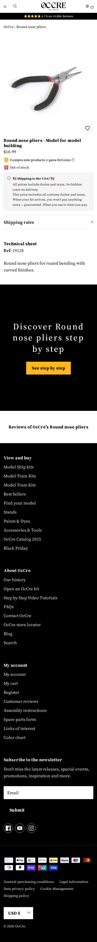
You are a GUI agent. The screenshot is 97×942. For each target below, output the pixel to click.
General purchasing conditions (29, 881)
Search (10, 643)
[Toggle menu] (5, 6)
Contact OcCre (17, 615)
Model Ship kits (19, 467)
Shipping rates (19, 222)
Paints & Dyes (17, 521)
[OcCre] (53, 6)
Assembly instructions (25, 710)
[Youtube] (19, 828)
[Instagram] (31, 828)
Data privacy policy (19, 888)
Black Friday (16, 548)
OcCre (9, 26)
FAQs (9, 606)
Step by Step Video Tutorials (30, 598)
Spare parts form (20, 719)
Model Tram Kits (20, 485)
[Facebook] (8, 828)
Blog (8, 633)
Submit (17, 810)
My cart (11, 683)
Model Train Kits (20, 476)
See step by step (48, 368)
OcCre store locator (22, 624)
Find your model (20, 503)
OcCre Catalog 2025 (22, 539)
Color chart (14, 737)
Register (11, 692)
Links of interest (19, 728)
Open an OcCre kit (21, 589)
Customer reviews (21, 701)
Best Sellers (15, 494)
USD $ (14, 913)
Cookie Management (57, 888)
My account (15, 674)
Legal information (73, 881)
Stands (10, 512)
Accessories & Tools (23, 530)
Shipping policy (16, 895)
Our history (15, 580)
